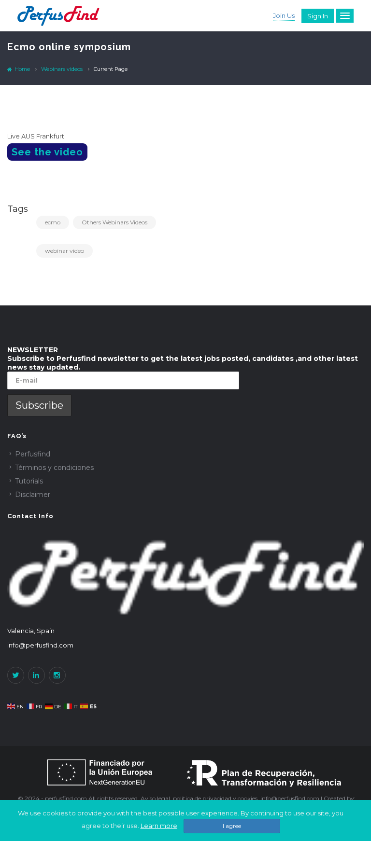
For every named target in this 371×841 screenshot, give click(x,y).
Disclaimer (32, 494)
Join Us (284, 15)
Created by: (340, 798)
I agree (232, 825)
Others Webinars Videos (114, 222)
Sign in (317, 16)
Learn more (159, 825)
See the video (47, 152)
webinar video (64, 250)
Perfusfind (32, 454)
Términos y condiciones (54, 467)
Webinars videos (62, 69)
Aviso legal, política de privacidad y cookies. (200, 798)
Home (21, 69)
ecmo (52, 222)
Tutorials (29, 481)
